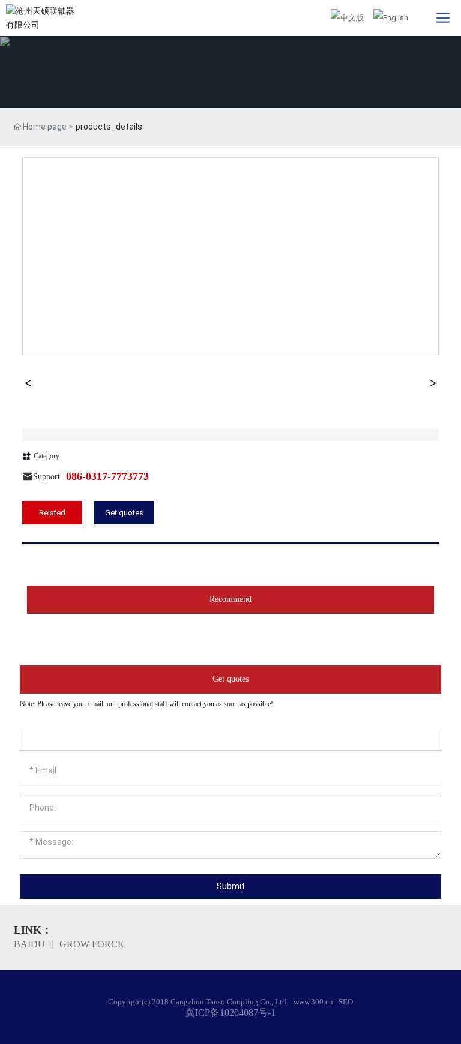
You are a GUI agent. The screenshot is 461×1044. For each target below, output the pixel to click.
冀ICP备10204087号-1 (230, 1012)
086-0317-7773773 (107, 476)
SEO (346, 1001)
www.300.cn (313, 1001)
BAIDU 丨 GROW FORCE (69, 944)
